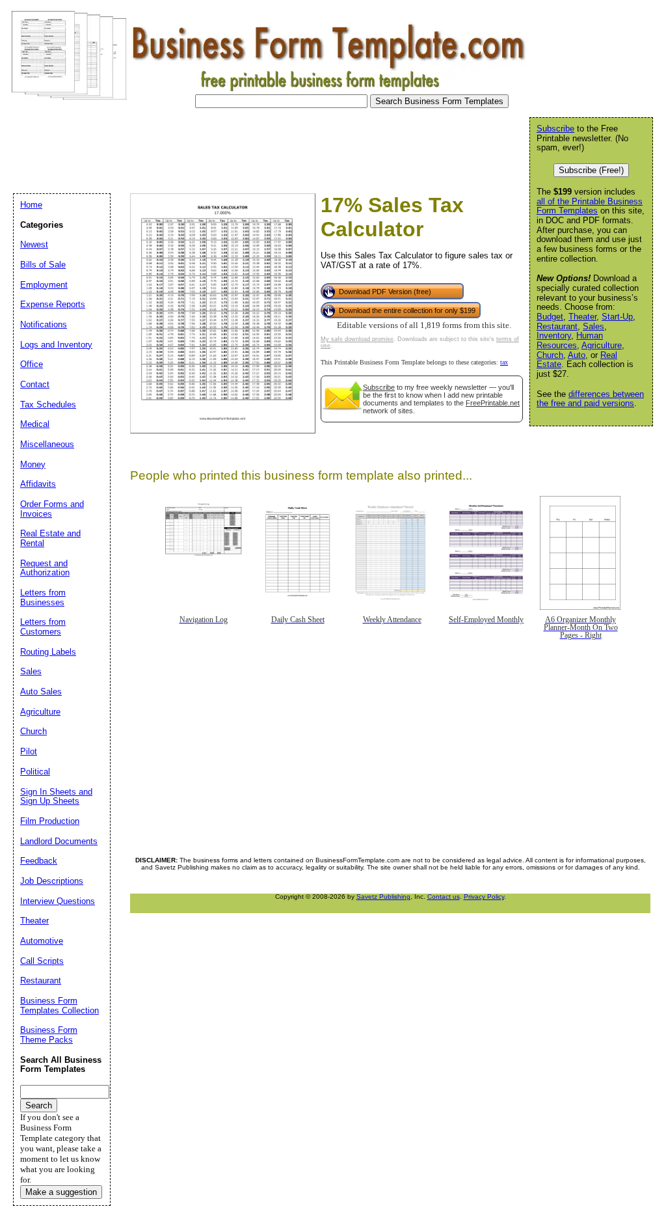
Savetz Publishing (383, 896)
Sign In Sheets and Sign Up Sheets (56, 796)
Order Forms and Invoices (52, 509)
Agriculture (601, 345)
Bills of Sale (43, 264)
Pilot (28, 751)
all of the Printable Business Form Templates (590, 206)
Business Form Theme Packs (48, 1035)
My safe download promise (357, 339)
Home (31, 205)
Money (33, 464)
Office (31, 364)
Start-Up (617, 317)
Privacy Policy (484, 896)
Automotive (41, 941)
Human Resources (570, 340)
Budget (550, 317)
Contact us (443, 896)
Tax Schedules (48, 404)
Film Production (49, 821)
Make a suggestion (61, 1192)
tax (504, 362)
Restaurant (557, 326)
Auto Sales (41, 691)
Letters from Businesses (43, 597)
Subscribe (379, 387)
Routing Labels (48, 652)
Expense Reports (52, 304)
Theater (582, 317)
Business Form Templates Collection (59, 1005)
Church (550, 355)
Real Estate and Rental (50, 538)
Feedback (38, 861)
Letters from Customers (43, 627)
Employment (44, 285)
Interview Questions (57, 901)
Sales (593, 326)
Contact (34, 384)
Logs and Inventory (56, 344)
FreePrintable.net (493, 403)
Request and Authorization (45, 568)
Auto (576, 355)
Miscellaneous (47, 444)
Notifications (43, 324)
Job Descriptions (51, 881)
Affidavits (38, 484)
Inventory (554, 335)
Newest (34, 244)
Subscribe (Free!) (591, 170)
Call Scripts (42, 961)
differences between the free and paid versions (590, 399)
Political (35, 771)
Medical (34, 424)
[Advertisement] (243, 147)
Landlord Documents (59, 841)
